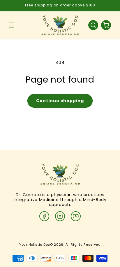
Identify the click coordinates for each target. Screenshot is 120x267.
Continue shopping (60, 101)
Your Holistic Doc (34, 244)
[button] (11, 25)
